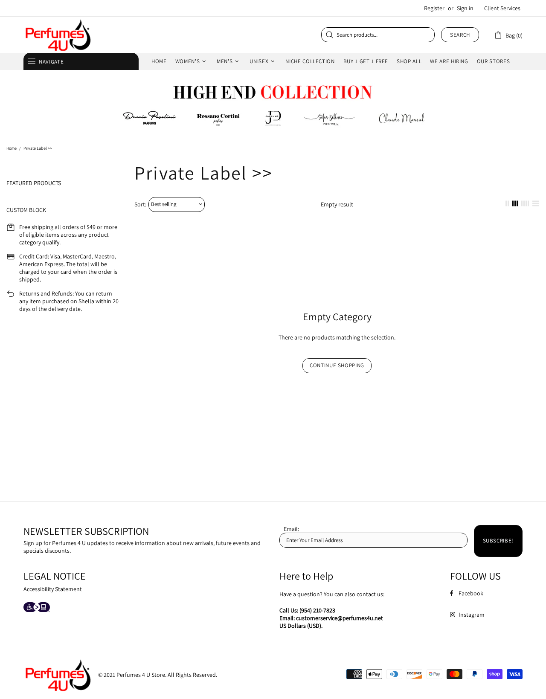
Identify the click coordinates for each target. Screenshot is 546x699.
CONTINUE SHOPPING (337, 365)
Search (460, 34)
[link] (508, 34)
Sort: (140, 204)
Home (11, 148)
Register (434, 8)
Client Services (502, 8)
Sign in (465, 8)
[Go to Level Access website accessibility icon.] (36, 608)
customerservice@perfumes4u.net (339, 618)
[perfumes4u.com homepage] (57, 34)
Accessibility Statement (52, 589)
